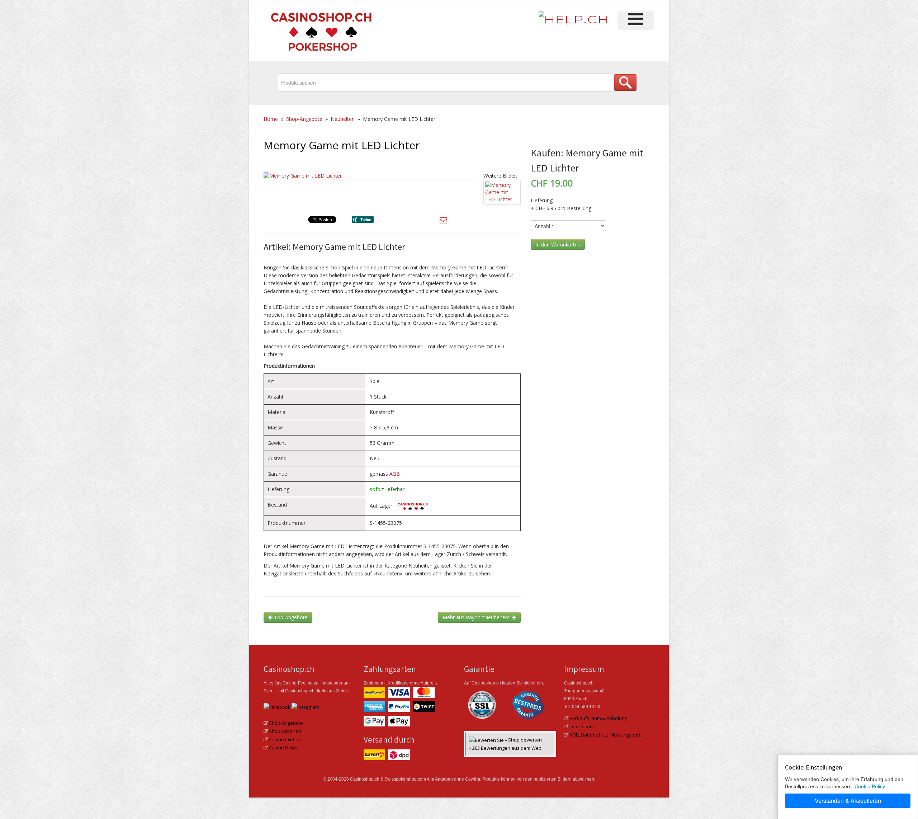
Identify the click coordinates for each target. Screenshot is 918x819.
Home (271, 119)
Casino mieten (284, 739)
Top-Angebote (290, 617)
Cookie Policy (870, 786)
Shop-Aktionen (285, 731)
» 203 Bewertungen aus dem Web (505, 748)
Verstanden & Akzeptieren (848, 800)
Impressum (581, 726)
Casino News (283, 747)
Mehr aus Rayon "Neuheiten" (477, 617)
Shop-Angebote (304, 119)
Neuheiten (343, 119)
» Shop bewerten (523, 739)
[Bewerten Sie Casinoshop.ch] (487, 739)
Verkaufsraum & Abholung (598, 718)
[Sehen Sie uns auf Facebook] (277, 706)
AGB (394, 473)
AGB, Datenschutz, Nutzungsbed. (605, 734)
